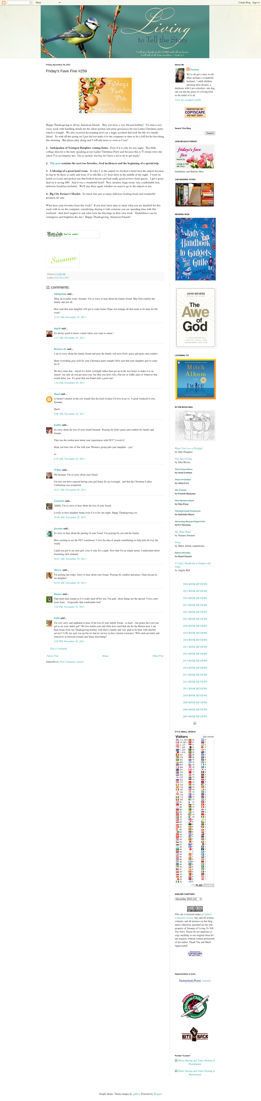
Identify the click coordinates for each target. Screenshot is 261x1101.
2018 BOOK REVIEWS (195, 639)
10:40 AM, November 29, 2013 (70, 517)
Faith (57, 618)
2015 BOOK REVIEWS (195, 660)
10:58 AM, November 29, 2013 (70, 582)
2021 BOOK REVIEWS (195, 619)
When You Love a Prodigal (188, 448)
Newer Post (52, 655)
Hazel (57, 394)
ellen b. (58, 570)
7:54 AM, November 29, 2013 (69, 382)
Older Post (158, 655)
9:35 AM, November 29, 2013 (69, 458)
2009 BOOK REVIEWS (195, 702)
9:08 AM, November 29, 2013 (69, 413)
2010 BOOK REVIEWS (195, 695)
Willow (57, 470)
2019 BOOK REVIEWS (195, 633)
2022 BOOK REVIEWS (195, 612)
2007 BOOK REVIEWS (195, 716)
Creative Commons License (193, 915)
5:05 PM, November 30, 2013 (69, 641)
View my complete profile (188, 99)
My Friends (180, 490)
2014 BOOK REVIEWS (195, 667)
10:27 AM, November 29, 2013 (70, 489)
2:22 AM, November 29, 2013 (69, 337)
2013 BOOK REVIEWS (195, 674)
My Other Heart (183, 531)
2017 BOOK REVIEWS (195, 646)
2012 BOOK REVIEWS (195, 681)
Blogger (157, 1093)
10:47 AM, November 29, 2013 (70, 558)
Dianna (58, 594)
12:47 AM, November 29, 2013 (70, 317)
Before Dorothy (183, 552)
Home (105, 655)
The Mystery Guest (184, 500)
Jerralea (58, 528)
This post (55, 163)
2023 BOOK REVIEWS (195, 605)
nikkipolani (60, 294)
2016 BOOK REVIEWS (195, 653)
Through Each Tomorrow (188, 511)
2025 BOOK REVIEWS (195, 591)
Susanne (194, 69)
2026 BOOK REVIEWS (195, 584)
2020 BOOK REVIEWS (195, 625)
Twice (178, 542)
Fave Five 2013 (62, 277)
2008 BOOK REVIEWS (195, 709)
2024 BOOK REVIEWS (195, 598)
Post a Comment (58, 648)
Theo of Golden (183, 479)
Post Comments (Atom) (72, 661)
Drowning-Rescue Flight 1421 (190, 521)
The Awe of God (183, 458)
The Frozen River (184, 469)
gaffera (136, 1093)
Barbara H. (60, 349)
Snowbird (59, 501)
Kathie (57, 425)
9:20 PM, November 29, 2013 (69, 606)
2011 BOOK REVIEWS (195, 688)
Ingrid (57, 328)
